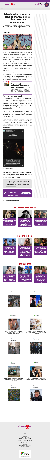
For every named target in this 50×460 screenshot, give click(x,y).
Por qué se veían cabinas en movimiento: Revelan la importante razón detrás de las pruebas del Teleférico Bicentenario (14, 309)
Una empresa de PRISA (25, 453)
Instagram (29, 102)
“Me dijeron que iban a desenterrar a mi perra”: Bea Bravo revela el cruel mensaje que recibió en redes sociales (13, 356)
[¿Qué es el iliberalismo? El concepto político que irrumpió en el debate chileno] (36, 348)
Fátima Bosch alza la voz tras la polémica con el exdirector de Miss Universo (36, 308)
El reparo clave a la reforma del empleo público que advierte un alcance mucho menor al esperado (36, 332)
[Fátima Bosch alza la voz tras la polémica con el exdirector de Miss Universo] (36, 301)
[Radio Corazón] (10, 5)
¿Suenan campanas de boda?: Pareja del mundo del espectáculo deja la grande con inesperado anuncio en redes (14, 332)
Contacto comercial (25, 442)
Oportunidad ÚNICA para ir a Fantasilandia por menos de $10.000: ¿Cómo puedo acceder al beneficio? (13, 403)
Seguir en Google (26, 193)
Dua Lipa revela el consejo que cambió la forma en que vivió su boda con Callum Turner (36, 379)
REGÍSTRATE (46, 1)
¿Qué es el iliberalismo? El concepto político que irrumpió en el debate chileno (36, 355)
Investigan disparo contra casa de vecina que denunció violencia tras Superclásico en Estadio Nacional (13, 379)
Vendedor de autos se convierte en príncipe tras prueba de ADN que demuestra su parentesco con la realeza (36, 403)
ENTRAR (40, 1)
